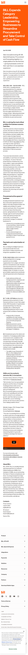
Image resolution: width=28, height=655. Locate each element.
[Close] (24, 631)
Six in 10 (11, 138)
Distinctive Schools (16, 379)
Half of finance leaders (9, 147)
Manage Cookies (13, 649)
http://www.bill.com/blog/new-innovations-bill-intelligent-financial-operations (12, 457)
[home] (3, 2)
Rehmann (17, 411)
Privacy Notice (16, 639)
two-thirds (16, 141)
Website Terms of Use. (7, 642)
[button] (25, 2)
